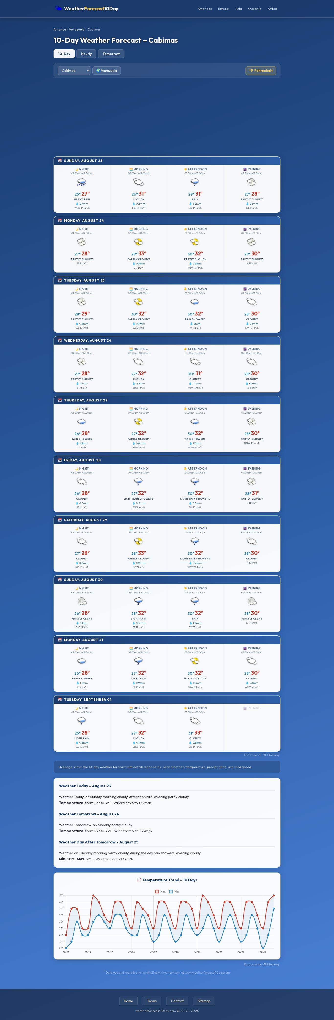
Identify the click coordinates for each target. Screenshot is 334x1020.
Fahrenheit (261, 70)
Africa (272, 9)
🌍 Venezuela (106, 70)
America (60, 29)
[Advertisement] (167, 117)
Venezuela (77, 29)
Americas (205, 9)
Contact (177, 1001)
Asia (238, 9)
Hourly (86, 54)
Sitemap (204, 1001)
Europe (223, 9)
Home (128, 1001)
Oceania (254, 9)
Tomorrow (111, 54)
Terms (152, 1001)
